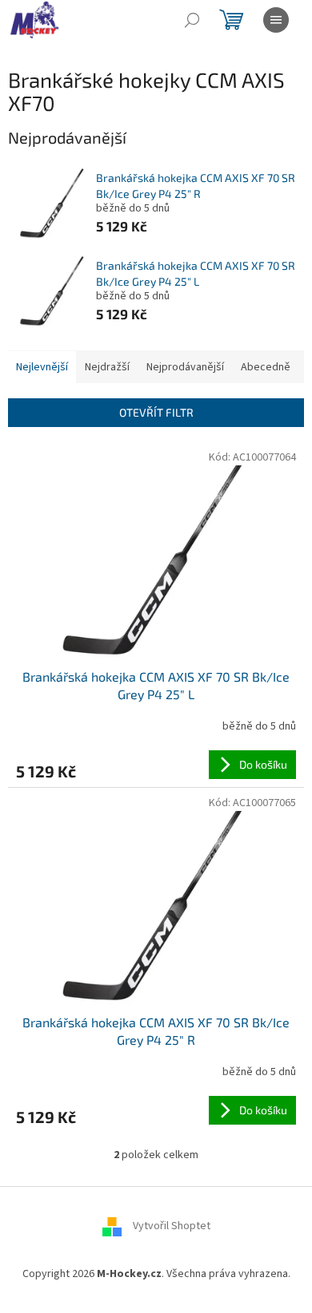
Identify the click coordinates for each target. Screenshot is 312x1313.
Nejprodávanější (185, 367)
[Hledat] (192, 20)
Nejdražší (107, 367)
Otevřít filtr (156, 412)
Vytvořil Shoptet (171, 1227)
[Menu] (276, 20)
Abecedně (265, 367)
